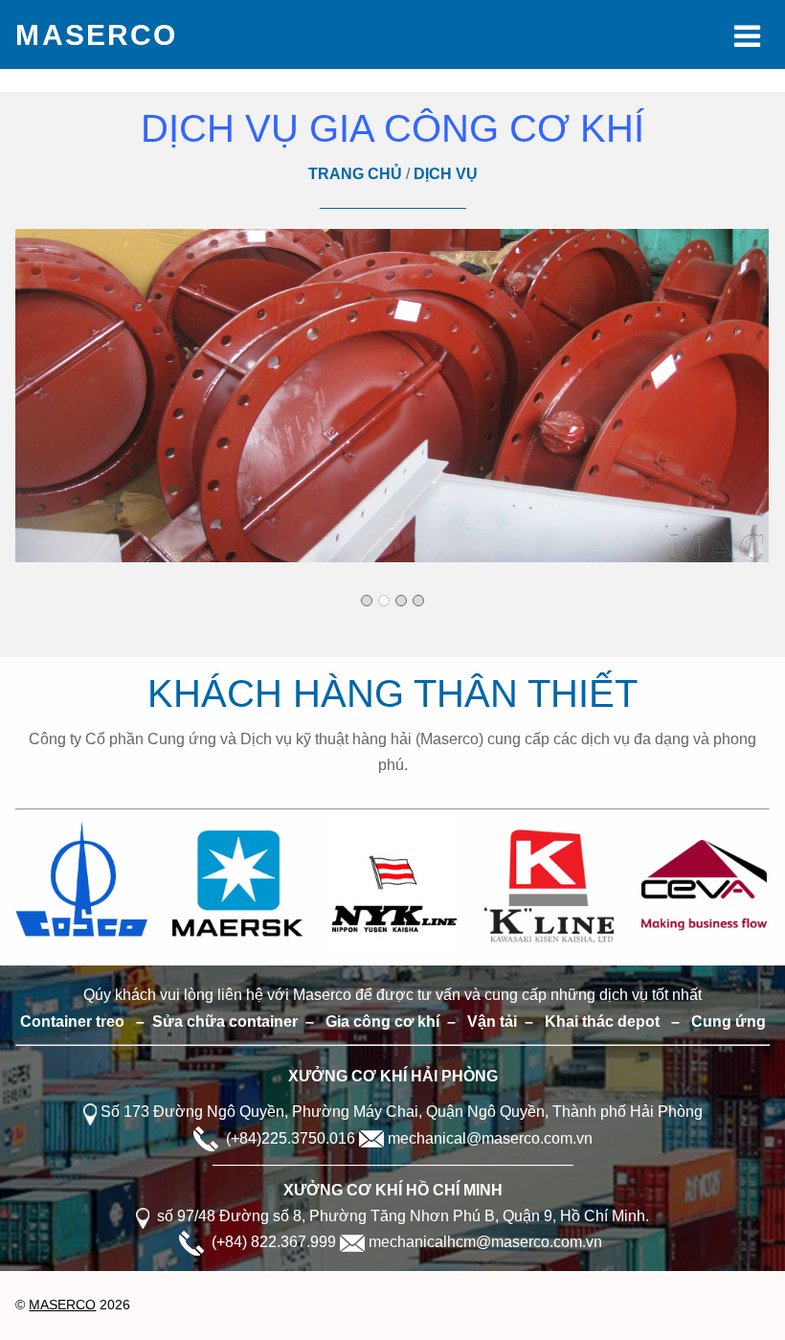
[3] (401, 600)
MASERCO (62, 1305)
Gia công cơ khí (382, 1021)
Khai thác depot (602, 1021)
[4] (418, 600)
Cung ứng (726, 1021)
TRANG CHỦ (355, 174)
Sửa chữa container (225, 1021)
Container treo (72, 1021)
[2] (384, 600)
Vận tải (492, 1021)
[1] (366, 600)
